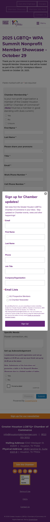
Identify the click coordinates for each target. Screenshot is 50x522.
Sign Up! (25, 323)
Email (7, 220)
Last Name (10, 243)
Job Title (9, 266)
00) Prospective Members (19, 296)
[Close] (45, 193)
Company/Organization (15, 278)
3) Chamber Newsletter (18, 299)
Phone (8, 255)
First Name (10, 232)
